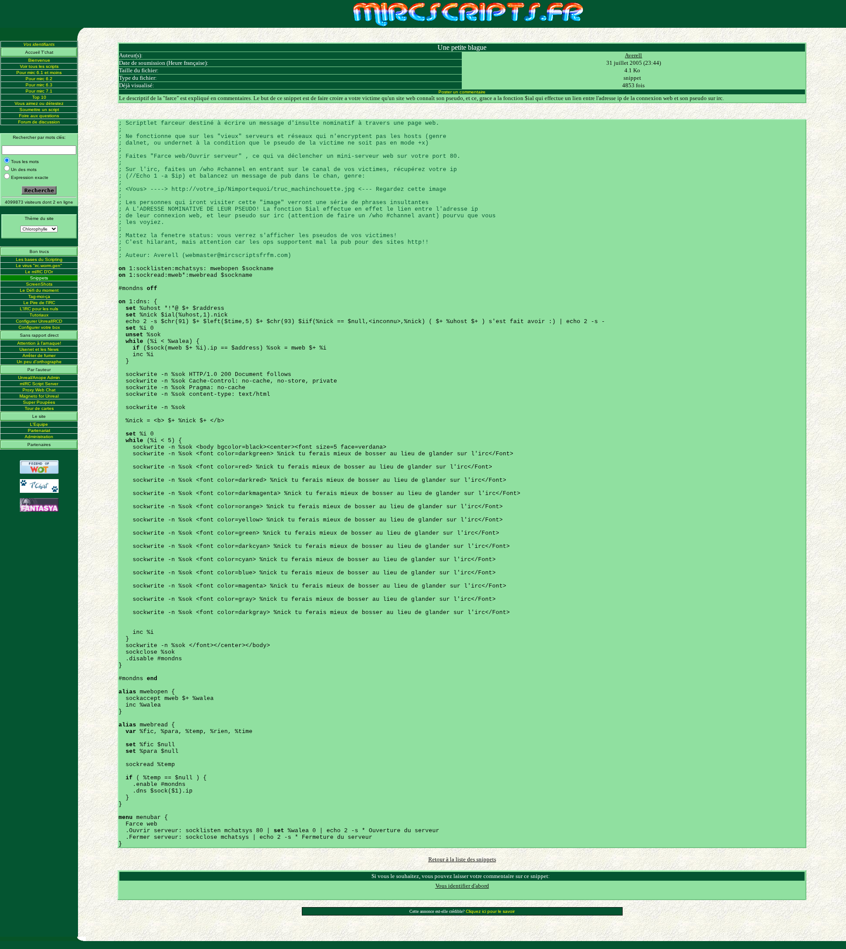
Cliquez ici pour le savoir (490, 911)
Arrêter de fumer (39, 355)
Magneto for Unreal (39, 396)
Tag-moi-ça (39, 296)
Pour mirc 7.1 (39, 91)
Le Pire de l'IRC (39, 302)
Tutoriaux (39, 315)
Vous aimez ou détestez (39, 103)
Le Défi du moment (39, 290)
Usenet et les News (39, 349)
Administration (39, 436)
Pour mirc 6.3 (39, 84)
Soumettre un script (39, 109)
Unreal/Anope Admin (39, 377)
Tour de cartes (39, 408)
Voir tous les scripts (39, 66)
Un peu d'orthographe (39, 361)
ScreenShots (39, 284)
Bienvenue (39, 60)
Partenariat (39, 430)
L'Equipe (39, 424)
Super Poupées (39, 402)
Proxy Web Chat (39, 389)
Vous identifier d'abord (462, 885)
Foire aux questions (39, 115)
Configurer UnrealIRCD (39, 321)
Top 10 (39, 97)
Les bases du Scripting (39, 259)
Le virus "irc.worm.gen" (39, 265)
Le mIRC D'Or (39, 271)
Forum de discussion (39, 121)
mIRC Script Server (39, 383)
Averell (633, 55)
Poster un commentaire (462, 91)
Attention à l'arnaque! (39, 343)
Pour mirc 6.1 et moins (39, 72)
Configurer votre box (39, 327)
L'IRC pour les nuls (39, 308)
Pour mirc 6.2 (39, 78)
